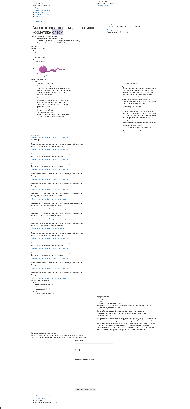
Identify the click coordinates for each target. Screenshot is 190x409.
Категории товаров (42, 14)
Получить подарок (114, 30)
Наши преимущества (42, 10)
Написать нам (40, 398)
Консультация (40, 19)
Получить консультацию (59, 137)
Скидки (37, 16)
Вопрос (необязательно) (84, 359)
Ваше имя (79, 340)
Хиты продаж (40, 12)
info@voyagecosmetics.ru (44, 396)
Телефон (78, 350)
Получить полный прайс (40, 137)
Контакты (38, 21)
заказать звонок (103, 5)
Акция (37, 8)
